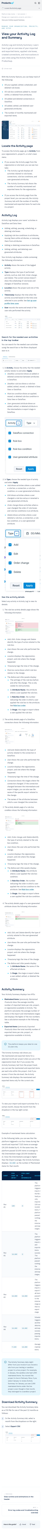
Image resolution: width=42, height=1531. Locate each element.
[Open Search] (35, 3)
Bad (33, 1524)
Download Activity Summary (19, 1402)
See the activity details (13, 597)
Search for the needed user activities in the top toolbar (20, 338)
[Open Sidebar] (39, 3)
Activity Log (9, 215)
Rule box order (19, 705)
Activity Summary (13, 989)
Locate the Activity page (17, 146)
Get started (21, 14)
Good (24, 1524)
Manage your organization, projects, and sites (16, 17)
